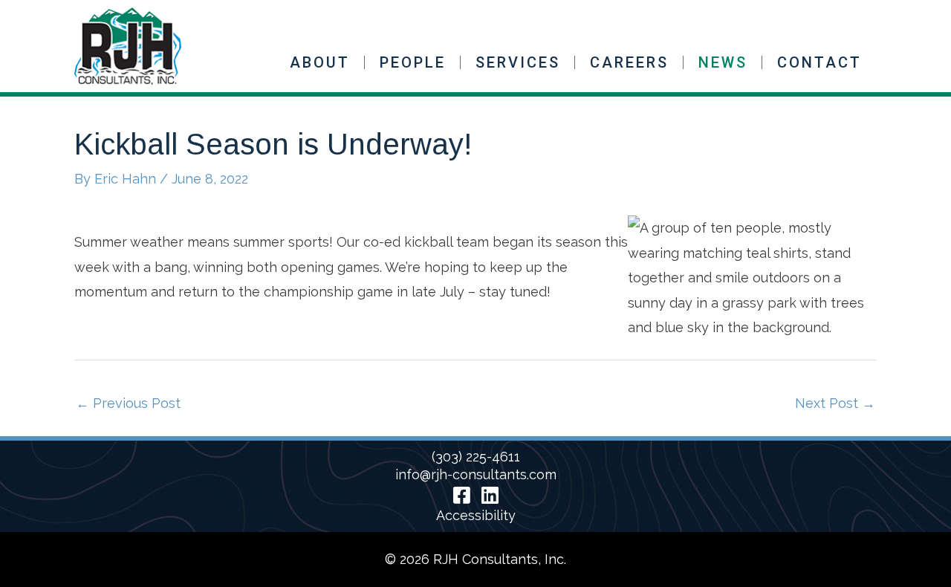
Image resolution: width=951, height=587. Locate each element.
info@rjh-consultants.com (475, 474)
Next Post (835, 403)
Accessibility (476, 515)
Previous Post (128, 403)
